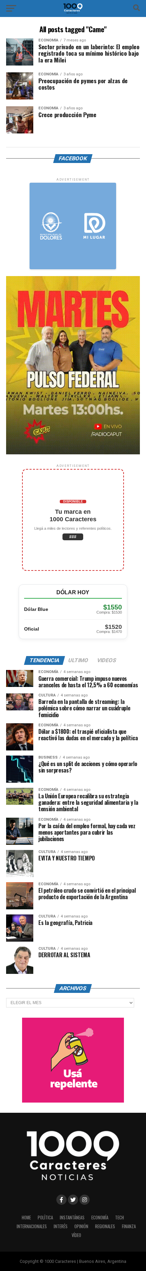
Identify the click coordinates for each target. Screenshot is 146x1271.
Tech (119, 1217)
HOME (26, 1217)
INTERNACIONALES (32, 1226)
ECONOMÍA (99, 1217)
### (72, 536)
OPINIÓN (81, 1226)
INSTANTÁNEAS (72, 1217)
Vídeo (76, 1235)
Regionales (105, 1226)
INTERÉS (61, 1226)
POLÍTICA (45, 1217)
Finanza (129, 1226)
